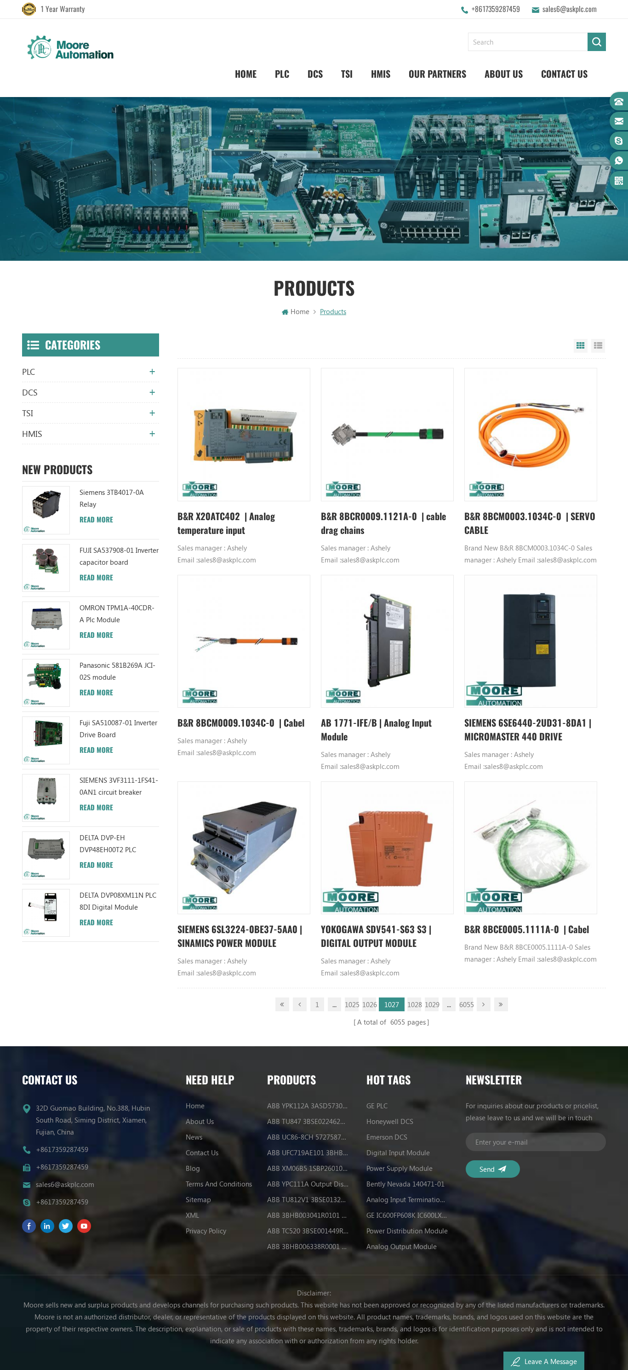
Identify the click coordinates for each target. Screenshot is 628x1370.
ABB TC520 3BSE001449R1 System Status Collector (308, 1230)
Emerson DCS (386, 1136)
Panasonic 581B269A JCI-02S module (117, 671)
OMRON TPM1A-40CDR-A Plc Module (117, 613)
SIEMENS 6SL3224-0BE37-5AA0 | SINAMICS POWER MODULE (239, 936)
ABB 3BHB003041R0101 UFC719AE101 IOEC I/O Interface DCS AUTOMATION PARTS (308, 1215)
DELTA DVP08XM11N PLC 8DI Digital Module (118, 900)
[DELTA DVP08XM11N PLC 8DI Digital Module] (46, 912)
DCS (315, 74)
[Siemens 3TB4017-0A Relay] (46, 510)
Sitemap (198, 1199)
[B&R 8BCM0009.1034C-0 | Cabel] (243, 641)
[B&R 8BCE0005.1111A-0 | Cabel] (530, 847)
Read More (96, 519)
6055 (466, 1004)
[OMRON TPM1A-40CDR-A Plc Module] (46, 625)
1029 (432, 1004)
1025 (352, 1004)
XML (192, 1215)
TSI (347, 74)
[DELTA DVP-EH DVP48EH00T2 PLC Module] (46, 855)
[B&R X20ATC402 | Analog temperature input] (243, 434)
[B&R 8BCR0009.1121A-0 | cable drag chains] (387, 434)
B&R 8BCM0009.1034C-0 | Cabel (240, 723)
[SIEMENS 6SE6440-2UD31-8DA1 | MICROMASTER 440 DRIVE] (530, 641)
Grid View (581, 346)
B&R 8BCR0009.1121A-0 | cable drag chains (383, 523)
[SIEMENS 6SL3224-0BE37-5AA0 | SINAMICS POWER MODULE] (243, 847)
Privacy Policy (206, 1230)
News (194, 1136)
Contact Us (564, 74)
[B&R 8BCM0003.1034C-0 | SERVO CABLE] (530, 434)
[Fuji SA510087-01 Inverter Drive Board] (46, 740)
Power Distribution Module (407, 1230)
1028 (414, 1004)
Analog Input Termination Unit (407, 1199)
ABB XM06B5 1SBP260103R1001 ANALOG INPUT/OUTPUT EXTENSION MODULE (308, 1168)
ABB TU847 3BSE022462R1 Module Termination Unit (308, 1121)
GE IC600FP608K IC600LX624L (407, 1215)
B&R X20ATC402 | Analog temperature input (226, 523)
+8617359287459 (496, 9)
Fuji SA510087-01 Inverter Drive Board (118, 728)
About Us (504, 74)
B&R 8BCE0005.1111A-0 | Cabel (526, 929)
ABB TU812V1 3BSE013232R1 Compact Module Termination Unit (308, 1199)
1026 (369, 1004)
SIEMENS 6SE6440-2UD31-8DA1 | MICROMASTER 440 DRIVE (527, 730)
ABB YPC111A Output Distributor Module (308, 1183)
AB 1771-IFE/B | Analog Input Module (376, 730)
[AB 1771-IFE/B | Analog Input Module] (387, 641)
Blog (193, 1168)
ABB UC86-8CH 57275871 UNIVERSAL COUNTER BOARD (308, 1136)
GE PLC (377, 1105)
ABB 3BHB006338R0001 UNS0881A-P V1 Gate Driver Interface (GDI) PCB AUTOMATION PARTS (308, 1246)
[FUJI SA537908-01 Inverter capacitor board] (46, 568)
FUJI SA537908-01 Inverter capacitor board (119, 556)
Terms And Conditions (219, 1183)
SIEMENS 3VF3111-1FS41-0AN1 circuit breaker (119, 786)
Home (246, 74)
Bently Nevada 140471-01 (405, 1183)
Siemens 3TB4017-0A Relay (112, 498)
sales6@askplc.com (569, 9)
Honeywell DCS (389, 1121)
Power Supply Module (399, 1168)
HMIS (380, 74)
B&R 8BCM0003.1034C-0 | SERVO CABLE (529, 523)
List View (598, 346)
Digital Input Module (398, 1152)
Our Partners (437, 74)
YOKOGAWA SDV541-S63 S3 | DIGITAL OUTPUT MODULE (376, 936)
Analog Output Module (401, 1246)
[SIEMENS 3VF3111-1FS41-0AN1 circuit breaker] (46, 797)
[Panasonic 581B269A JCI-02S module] (46, 682)
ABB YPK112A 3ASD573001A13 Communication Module (308, 1105)
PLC (282, 74)
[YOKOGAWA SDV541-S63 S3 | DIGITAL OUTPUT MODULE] (387, 847)
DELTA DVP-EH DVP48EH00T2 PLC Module (108, 844)
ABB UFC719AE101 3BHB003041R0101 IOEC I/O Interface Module (308, 1152)
